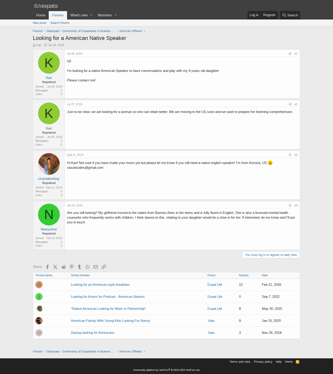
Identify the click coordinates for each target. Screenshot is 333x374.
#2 (296, 104)
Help (279, 362)
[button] (91, 15)
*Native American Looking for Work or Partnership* (108, 308)
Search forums (60, 23)
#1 (296, 54)
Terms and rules (240, 362)
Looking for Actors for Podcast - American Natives (108, 296)
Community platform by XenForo (166, 370)
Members (105, 15)
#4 (296, 205)
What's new (79, 15)
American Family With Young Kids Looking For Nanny (110, 320)
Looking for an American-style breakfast (100, 284)
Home (40, 15)
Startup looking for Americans (92, 332)
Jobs (211, 320)
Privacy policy (263, 362)
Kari (38, 45)
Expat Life (215, 284)
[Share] (290, 53)
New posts (40, 23)
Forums (58, 15)
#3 (296, 155)
